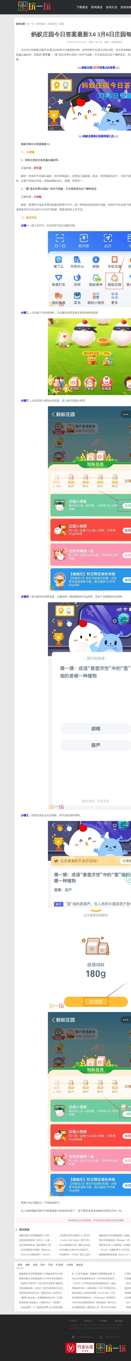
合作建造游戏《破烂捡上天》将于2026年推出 (94, 1307)
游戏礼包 (111, 7)
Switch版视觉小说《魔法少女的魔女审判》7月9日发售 (85, 1245)
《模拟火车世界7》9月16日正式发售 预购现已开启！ (45, 1283)
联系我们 (88, 1321)
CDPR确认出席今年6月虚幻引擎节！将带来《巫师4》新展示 (89, 1250)
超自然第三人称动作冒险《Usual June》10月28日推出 (98, 1293)
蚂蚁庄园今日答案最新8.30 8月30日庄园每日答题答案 (45, 1278)
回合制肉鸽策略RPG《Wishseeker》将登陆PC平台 (96, 1298)
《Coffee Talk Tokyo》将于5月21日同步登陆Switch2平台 (86, 1240)
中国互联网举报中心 (85, 1337)
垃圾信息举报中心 (112, 1337)
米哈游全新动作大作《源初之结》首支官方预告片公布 (46, 1293)
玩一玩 (30, 24)
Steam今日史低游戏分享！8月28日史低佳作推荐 (95, 1278)
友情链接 (103, 1321)
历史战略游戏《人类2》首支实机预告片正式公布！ (44, 1288)
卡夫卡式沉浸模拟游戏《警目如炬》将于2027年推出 (97, 1302)
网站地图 (119, 1321)
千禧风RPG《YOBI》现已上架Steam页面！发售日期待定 (87, 1254)
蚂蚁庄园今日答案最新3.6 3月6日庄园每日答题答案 (44, 1235)
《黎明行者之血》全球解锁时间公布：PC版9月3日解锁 (46, 1298)
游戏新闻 (52, 24)
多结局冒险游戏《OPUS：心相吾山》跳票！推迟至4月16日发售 (50, 1240)
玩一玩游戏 (34, 6)
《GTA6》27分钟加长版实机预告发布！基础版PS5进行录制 (101, 1283)
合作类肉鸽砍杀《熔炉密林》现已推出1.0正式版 (43, 1245)
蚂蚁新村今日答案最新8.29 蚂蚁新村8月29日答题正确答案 (47, 1274)
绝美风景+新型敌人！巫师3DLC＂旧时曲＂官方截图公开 (47, 1302)
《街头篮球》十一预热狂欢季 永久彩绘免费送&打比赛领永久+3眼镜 (53, 1307)
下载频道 (82, 7)
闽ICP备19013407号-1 (79, 1328)
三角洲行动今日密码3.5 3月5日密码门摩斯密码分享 (84, 1235)
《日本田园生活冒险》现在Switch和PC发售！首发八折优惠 (48, 1250)
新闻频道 (97, 7)
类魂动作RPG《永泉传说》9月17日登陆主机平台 (96, 1288)
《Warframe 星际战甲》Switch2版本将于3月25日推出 (45, 1254)
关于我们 (73, 1321)
